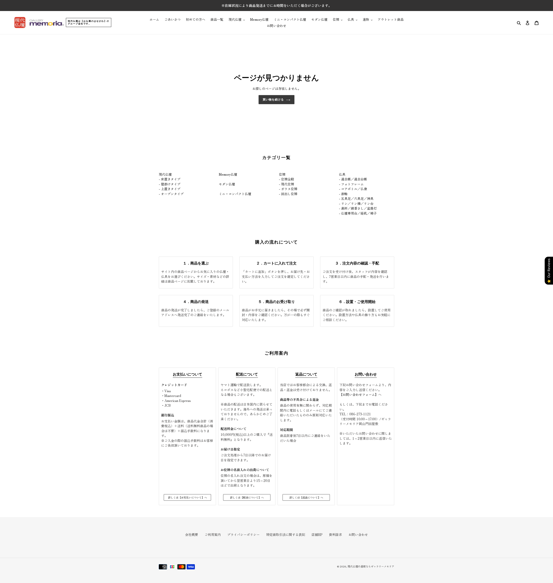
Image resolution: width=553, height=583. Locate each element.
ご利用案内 (213, 534)
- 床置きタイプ (169, 179)
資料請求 (335, 534)
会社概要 (191, 534)
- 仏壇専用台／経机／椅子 (358, 213)
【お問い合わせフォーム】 (358, 394)
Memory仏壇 (228, 174)
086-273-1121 (360, 414)
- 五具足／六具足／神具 (356, 198)
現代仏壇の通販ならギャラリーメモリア (371, 566)
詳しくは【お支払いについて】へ (187, 497)
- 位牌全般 (286, 179)
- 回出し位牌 (288, 193)
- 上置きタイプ (169, 188)
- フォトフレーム (351, 184)
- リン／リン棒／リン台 (356, 203)
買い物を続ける (273, 99)
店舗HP (317, 534)
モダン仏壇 (227, 184)
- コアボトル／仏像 (353, 188)
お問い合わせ (358, 534)
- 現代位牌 (286, 184)
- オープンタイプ (171, 193)
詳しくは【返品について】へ (306, 497)
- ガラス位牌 (288, 188)
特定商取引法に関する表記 (285, 534)
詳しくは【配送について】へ (247, 497)
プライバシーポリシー (243, 534)
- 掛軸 (343, 193)
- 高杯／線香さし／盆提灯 (358, 208)
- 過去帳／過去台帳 (353, 179)
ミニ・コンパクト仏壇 (235, 193)
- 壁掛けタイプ (169, 184)
